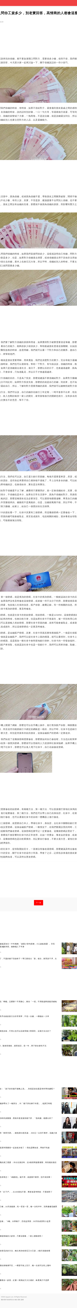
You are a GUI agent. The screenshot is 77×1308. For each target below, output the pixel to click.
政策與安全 (10, 1299)
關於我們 (4, 1299)
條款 (15, 1299)
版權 (22, 1299)
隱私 (19, 1299)
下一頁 (38, 902)
